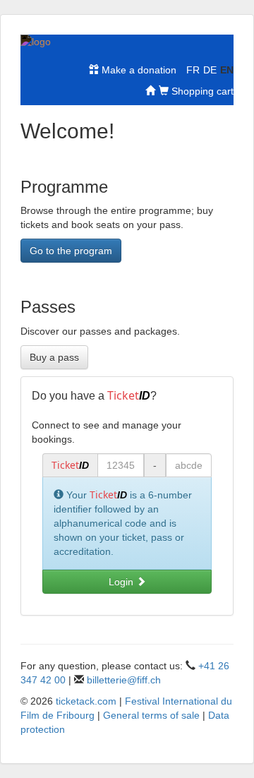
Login (122, 581)
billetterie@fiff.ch (124, 680)
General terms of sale (151, 715)
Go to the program (71, 250)
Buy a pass (54, 357)
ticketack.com (86, 701)
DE (210, 70)
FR (193, 70)
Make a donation (137, 70)
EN (227, 70)
